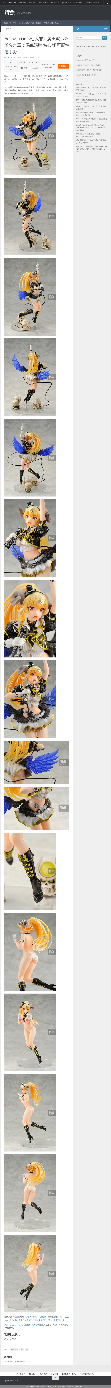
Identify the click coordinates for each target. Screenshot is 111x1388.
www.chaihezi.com (17, 1325)
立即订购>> (63, 66)
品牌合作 (43, 1374)
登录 (23, 1362)
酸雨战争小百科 (10, 23)
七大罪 (22, 1349)
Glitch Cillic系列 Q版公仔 (86, 60)
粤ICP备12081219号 (11, 1381)
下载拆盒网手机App (51, 23)
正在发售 (12, 3)
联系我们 (54, 1374)
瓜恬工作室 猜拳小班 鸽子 (87, 75)
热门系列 (65, 3)
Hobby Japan (14, 1349)
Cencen (9, 57)
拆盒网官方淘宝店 (92, 3)
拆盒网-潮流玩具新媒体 (36, 1317)
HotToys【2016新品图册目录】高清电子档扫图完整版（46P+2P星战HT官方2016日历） (91, 149)
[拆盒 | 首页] (9, 13)
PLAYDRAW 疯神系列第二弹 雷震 (90, 70)
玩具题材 (42, 3)
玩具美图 (32, 3)
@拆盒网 (36, 1325)
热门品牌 (54, 3)
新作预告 (22, 3)
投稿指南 (32, 1374)
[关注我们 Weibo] (105, 29)
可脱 (27, 1349)
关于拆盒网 (21, 1374)
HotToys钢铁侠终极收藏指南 (30, 23)
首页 (4, 3)
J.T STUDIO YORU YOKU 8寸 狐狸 (89, 65)
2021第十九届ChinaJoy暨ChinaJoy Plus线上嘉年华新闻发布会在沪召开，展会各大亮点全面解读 (91, 127)
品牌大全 (77, 3)
